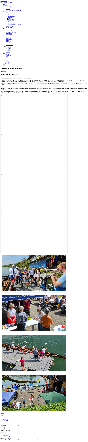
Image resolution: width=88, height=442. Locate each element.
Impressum (5, 419)
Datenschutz (5, 420)
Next (5, 71)
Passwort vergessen (7, 436)
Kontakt (4, 418)
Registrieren (5, 435)
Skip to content (4, 1)
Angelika (2, 413)
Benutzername (3, 425)
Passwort (2, 428)
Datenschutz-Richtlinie (30, 440)
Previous (2, 71)
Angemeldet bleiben (6, 430)
